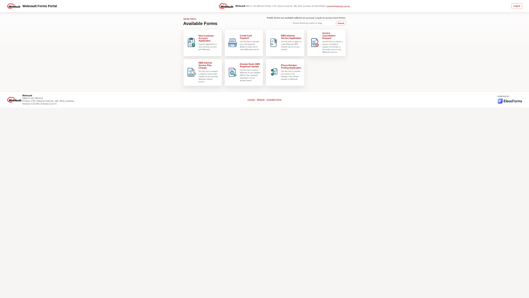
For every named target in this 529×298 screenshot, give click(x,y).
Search (341, 23)
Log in (517, 6)
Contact (251, 100)
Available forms (274, 100)
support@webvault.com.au (338, 6)
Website (261, 100)
